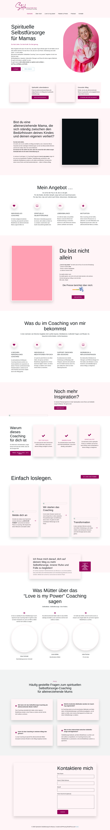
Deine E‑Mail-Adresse (63, 780)
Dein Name (60, 773)
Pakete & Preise (63, 13)
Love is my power (50, 13)
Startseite (30, 13)
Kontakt (81, 13)
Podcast (73, 13)
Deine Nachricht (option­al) (64, 793)
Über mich (39, 13)
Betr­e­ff (59, 787)
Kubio (77, 826)
